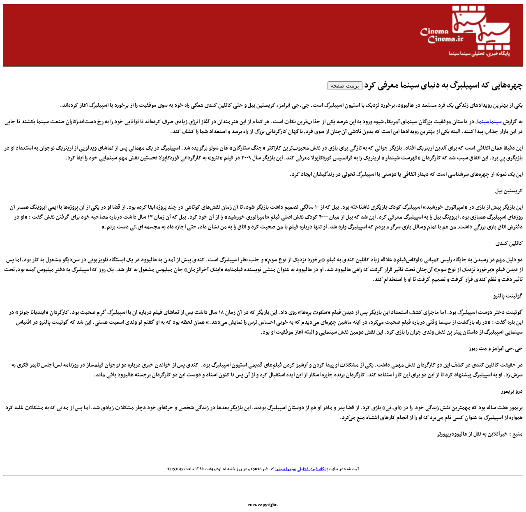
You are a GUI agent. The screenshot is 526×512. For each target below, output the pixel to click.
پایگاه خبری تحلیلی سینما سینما (301, 469)
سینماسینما (489, 122)
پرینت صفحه (345, 86)
